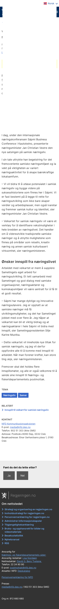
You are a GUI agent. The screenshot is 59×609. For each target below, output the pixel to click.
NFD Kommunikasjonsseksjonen (18, 423)
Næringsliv (9, 395)
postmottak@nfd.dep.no (23, 567)
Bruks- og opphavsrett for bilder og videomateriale (24, 530)
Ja (9, 475)
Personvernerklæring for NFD (17, 577)
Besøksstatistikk (14, 535)
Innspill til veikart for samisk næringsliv (27, 409)
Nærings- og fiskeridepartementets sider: (24, 554)
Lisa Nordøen (30, 558)
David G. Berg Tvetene (29, 561)
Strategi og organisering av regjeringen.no (28, 509)
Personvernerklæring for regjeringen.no (27, 517)
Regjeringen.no (23, 495)
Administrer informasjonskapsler (23, 520)
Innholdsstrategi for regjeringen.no (24, 513)
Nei (22, 475)
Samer (23, 395)
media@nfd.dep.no (20, 427)
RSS (7, 543)
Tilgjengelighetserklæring (19, 524)
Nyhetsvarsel (12, 539)
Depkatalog (24, 570)
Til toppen (29, 455)
